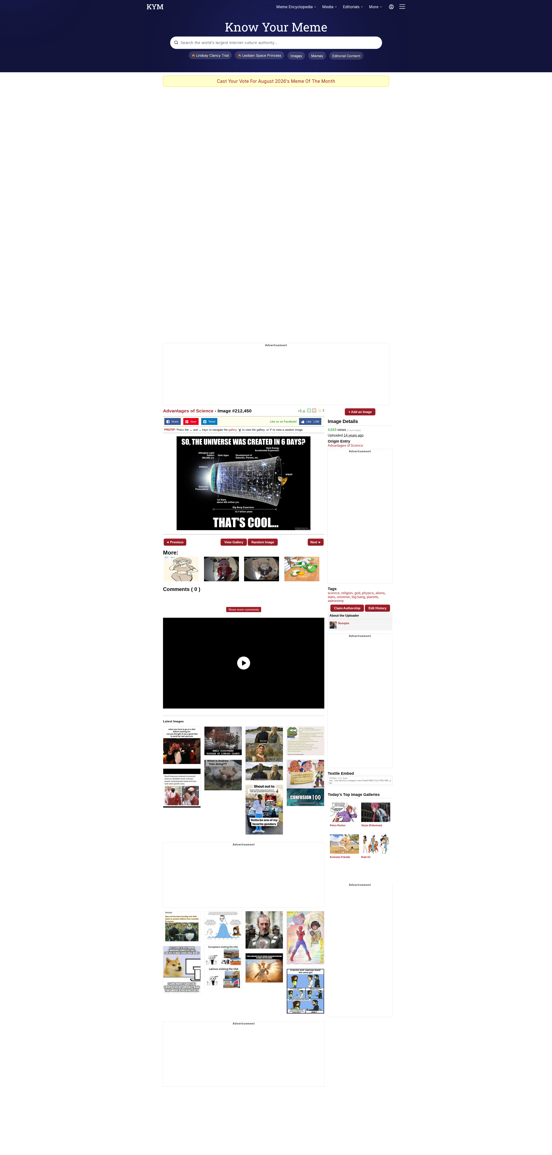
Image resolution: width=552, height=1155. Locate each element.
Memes (317, 56)
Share (174, 421)
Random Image (262, 542)
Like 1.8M (311, 421)
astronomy (336, 601)
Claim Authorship (347, 608)
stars (331, 597)
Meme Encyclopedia (294, 7)
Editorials (351, 7)
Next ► (315, 542)
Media (327, 7)
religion (347, 593)
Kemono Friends (340, 857)
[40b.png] (243, 483)
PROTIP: (170, 429)
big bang (358, 597)
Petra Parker (338, 825)
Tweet (210, 421)
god (357, 593)
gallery (233, 429)
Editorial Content (346, 56)
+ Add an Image (360, 412)
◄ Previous (174, 542)
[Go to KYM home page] (155, 8)
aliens (380, 593)
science (334, 593)
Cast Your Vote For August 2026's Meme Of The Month (276, 81)
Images (296, 56)
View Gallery (233, 542)
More (374, 7)
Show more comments (243, 609)
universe (343, 597)
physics (368, 593)
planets (372, 597)
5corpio (343, 623)
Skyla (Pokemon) (371, 825)
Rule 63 (365, 857)
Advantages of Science (188, 410)
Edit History (377, 608)
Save (192, 421)
